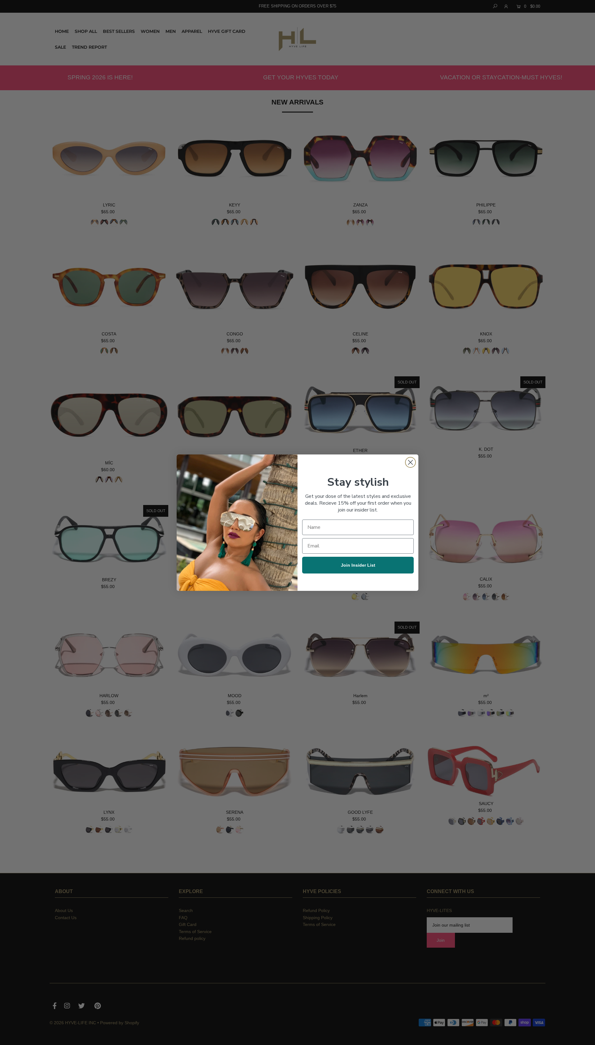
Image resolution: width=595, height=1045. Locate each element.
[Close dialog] (410, 462)
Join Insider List (358, 565)
